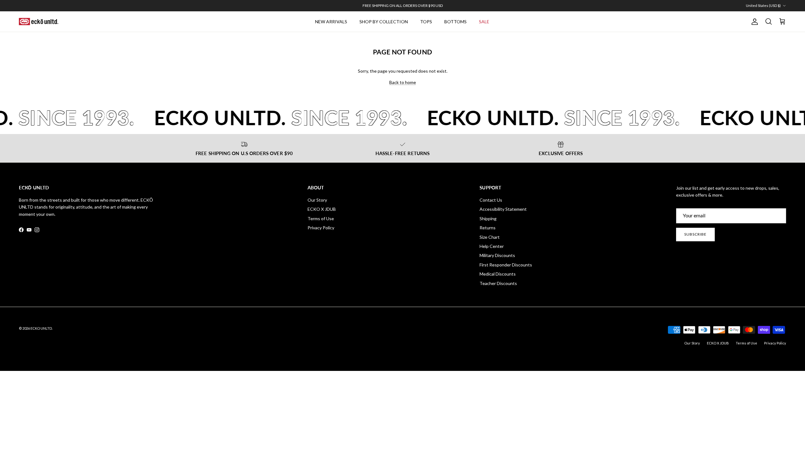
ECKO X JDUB (322, 209)
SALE (484, 21)
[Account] (753, 21)
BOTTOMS (455, 21)
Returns (488, 227)
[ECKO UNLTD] (38, 21)
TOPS (426, 21)
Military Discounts (497, 255)
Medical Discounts (498, 274)
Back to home (402, 82)
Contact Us (491, 200)
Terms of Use (321, 218)
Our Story (317, 200)
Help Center (492, 246)
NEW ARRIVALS (331, 21)
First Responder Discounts (506, 264)
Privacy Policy (321, 227)
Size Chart (490, 237)
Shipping (488, 218)
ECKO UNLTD (41, 328)
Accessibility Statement (503, 209)
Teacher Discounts (498, 283)
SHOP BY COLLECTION (383, 21)
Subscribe (695, 234)
